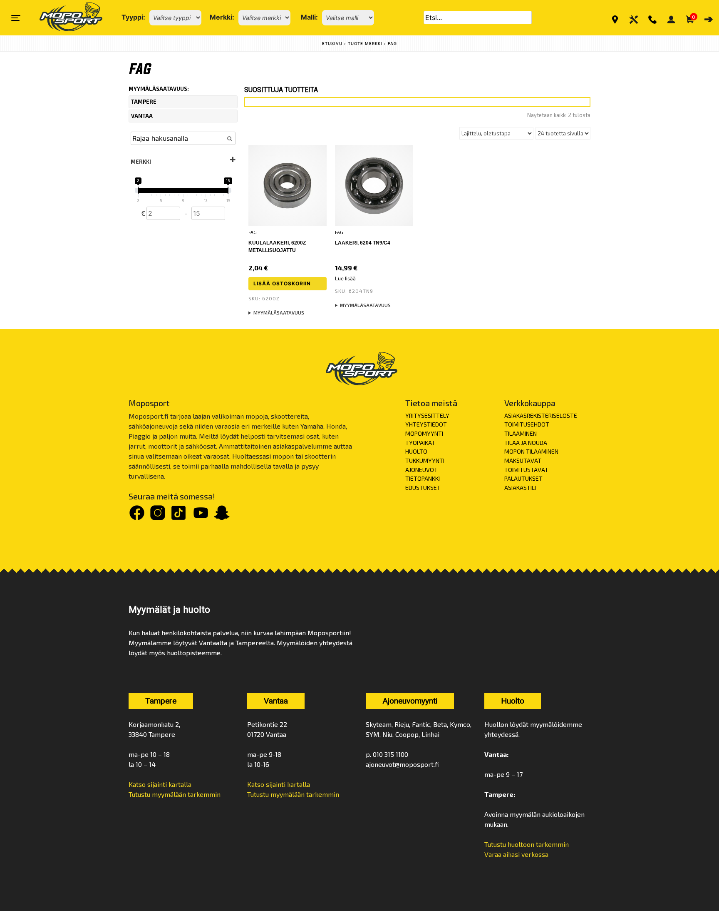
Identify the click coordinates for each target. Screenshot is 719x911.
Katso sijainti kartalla (160, 784)
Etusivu (332, 43)
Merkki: (222, 17)
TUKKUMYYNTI (424, 460)
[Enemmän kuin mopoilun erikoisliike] (63, 17)
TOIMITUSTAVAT (526, 469)
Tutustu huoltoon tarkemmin (526, 844)
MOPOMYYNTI (424, 433)
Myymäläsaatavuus (278, 312)
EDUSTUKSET (423, 487)
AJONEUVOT (421, 469)
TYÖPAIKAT (420, 442)
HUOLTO (416, 451)
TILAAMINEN (520, 433)
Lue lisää (345, 278)
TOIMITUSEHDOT (526, 424)
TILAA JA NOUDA (525, 442)
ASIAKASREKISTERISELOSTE (540, 415)
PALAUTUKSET (523, 478)
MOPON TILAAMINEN (531, 451)
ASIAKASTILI (520, 487)
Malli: (309, 17)
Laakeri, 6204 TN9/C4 (362, 243)
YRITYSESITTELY (427, 415)
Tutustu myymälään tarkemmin (175, 794)
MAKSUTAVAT (522, 460)
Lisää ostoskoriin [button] (282, 283)
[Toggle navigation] (15, 17)
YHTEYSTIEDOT (426, 424)
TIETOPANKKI (422, 478)
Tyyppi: (133, 17)
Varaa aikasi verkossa (516, 854)
